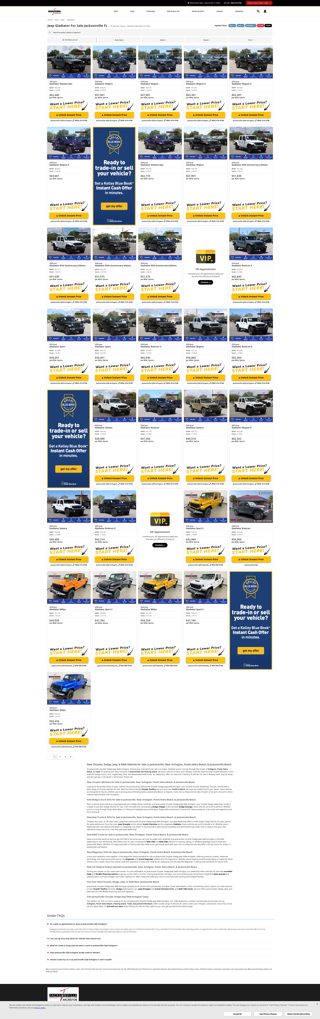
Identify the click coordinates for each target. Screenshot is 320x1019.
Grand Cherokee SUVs (164, 889)
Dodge (119, 889)
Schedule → (205, 282)
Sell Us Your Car (173, 11)
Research (239, 11)
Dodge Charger (158, 807)
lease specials (219, 874)
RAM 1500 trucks (185, 889)
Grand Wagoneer (146, 859)
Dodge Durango (185, 807)
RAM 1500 (150, 842)
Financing (150, 11)
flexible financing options (107, 874)
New (116, 11)
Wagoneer (130, 859)
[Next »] (70, 756)
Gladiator (177, 824)
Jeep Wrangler (124, 824)
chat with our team (114, 906)
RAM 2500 (163, 842)
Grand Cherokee (150, 824)
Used (132, 11)
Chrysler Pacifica (148, 789)
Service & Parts (198, 11)
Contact (219, 11)
